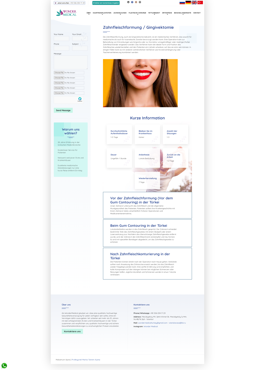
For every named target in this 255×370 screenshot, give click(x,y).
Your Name (58, 34)
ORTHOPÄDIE (167, 13)
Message (57, 54)
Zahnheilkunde (120, 13)
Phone (56, 44)
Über (89, 13)
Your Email (76, 34)
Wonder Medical (151, 326)
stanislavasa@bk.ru (177, 323)
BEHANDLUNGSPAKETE (182, 13)
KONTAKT (197, 13)
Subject (75, 44)
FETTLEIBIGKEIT (154, 13)
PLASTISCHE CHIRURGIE (137, 13)
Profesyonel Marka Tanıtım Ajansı (86, 360)
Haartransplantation (102, 13)
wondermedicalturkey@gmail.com (152, 323)
